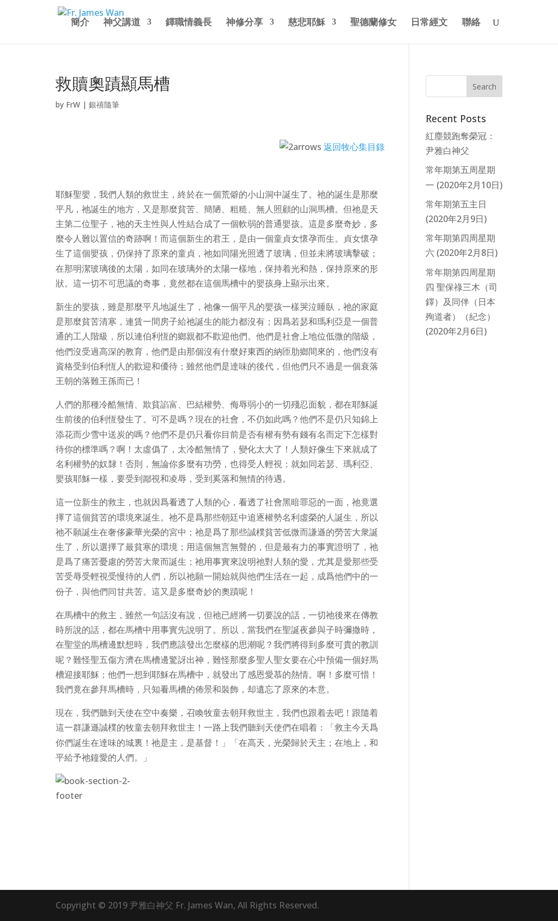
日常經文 (429, 23)
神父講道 (122, 23)
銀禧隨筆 (104, 104)
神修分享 (244, 23)
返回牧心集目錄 (354, 147)
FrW (73, 104)
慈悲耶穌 (306, 23)
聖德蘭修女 (373, 23)
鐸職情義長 (189, 23)
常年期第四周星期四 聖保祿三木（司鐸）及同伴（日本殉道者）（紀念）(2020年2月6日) (462, 302)
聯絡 (471, 23)
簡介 (80, 23)
